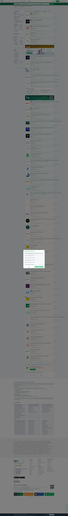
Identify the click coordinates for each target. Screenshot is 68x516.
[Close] (43, 250)
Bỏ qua (29, 266)
